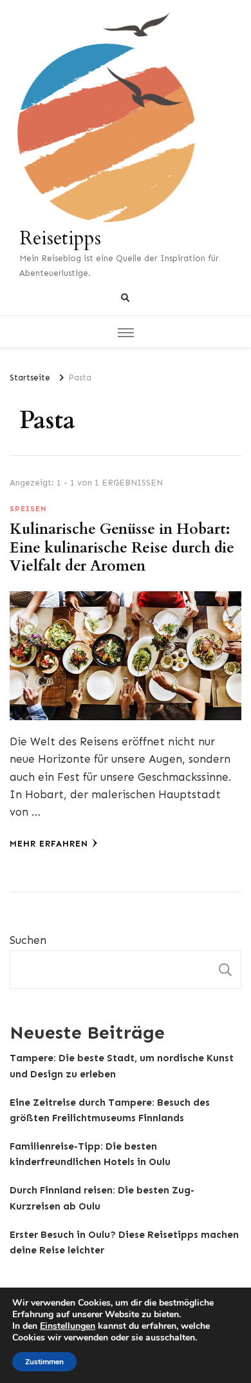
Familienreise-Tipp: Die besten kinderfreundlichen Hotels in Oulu (90, 1154)
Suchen (28, 940)
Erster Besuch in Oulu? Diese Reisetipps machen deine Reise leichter (124, 1242)
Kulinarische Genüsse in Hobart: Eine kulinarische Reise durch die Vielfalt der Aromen (122, 548)
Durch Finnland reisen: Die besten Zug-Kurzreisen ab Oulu (102, 1197)
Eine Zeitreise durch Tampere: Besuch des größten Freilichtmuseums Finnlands (110, 1110)
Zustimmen (44, 1362)
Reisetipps (60, 238)
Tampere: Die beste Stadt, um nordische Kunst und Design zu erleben (122, 1065)
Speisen (28, 508)
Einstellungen (67, 1326)
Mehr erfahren (49, 843)
